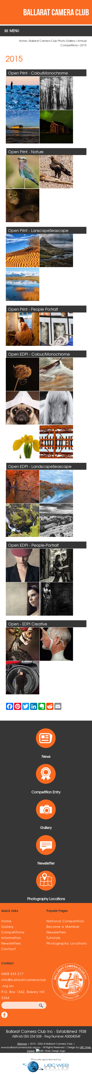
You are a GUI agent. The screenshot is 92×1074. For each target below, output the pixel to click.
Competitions (12, 932)
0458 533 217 (12, 973)
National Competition (65, 921)
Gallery (7, 926)
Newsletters (11, 943)
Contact (8, 949)
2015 (83, 45)
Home (23, 41)
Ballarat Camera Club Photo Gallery (52, 41)
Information (11, 937)
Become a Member (62, 926)
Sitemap (22, 1043)
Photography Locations (66, 943)
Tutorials (53, 937)
